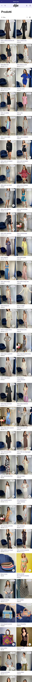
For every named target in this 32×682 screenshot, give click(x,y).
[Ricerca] (5, 5)
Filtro (4, 17)
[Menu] (2, 5)
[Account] (26, 5)
